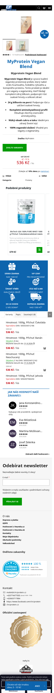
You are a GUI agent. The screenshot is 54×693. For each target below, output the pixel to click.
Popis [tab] (18, 314)
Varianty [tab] (9, 314)
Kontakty (7, 533)
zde (47, 679)
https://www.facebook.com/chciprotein (23, 601)
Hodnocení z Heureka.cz (14, 527)
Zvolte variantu (14, 147)
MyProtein (29, 138)
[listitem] (26, 224)
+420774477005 (14, 595)
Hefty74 (26, 661)
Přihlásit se (12, 501)
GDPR (5, 523)
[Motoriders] (26, 669)
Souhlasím (39, 691)
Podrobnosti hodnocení (35, 54)
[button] (5, 225)
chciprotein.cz (13, 604)
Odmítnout (13, 691)
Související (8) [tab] (30, 314)
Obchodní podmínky (12, 540)
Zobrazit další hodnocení (37, 454)
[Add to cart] (39, 250)
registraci (45, 171)
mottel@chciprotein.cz (16, 592)
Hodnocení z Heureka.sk (14, 530)
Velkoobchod (9, 543)
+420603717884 (13, 598)
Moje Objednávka (10, 537)
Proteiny (28, 180)
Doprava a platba (10, 520)
